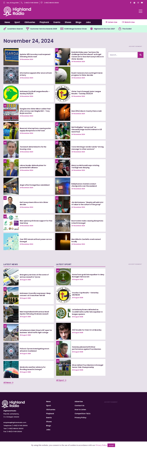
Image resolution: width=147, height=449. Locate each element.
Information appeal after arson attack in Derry (36, 74)
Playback (44, 22)
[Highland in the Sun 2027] (91, 28)
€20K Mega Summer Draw (75, 29)
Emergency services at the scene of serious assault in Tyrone (34, 276)
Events (57, 22)
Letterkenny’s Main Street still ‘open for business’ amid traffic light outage (36, 331)
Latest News (10, 264)
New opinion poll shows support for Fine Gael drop (36, 222)
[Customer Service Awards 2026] (27, 28)
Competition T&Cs (82, 413)
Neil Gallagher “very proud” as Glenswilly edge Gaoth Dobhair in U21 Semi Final (86, 129)
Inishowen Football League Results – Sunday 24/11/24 (35, 92)
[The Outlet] (119, 28)
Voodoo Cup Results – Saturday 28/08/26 (85, 294)
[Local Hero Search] (4, 28)
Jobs (88, 22)
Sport (17, 22)
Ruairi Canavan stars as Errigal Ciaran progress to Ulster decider (86, 74)
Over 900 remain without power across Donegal (36, 240)
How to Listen (80, 409)
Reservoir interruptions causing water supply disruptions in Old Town (35, 129)
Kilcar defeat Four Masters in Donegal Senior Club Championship (87, 366)
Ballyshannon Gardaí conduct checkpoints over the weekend (84, 185)
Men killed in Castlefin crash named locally (85, 240)
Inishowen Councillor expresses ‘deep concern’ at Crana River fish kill (35, 294)
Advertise (79, 401)
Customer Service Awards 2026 (43, 29)
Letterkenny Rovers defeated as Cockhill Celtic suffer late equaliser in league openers (87, 311)
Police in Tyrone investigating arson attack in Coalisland (34, 350)
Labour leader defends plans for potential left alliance (33, 166)
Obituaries (29, 22)
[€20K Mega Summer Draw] (61, 28)
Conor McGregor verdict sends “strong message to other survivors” (87, 148)
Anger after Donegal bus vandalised (34, 185)
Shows (68, 22)
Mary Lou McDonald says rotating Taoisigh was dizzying (85, 166)
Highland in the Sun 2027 (104, 29)
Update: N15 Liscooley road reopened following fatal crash (35, 55)
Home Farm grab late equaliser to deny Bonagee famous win (88, 275)
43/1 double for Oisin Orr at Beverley (86, 330)
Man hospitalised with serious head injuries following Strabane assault (34, 313)
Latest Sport (63, 264)
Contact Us (79, 405)
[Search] (140, 55)
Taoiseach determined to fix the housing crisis (33, 148)
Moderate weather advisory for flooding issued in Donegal (33, 368)
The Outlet (127, 29)
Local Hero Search (15, 29)
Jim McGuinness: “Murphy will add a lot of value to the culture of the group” (87, 203)
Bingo (78, 22)
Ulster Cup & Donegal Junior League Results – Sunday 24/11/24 (86, 92)
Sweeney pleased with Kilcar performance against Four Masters (86, 348)
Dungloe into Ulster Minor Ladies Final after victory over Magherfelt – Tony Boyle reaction (35, 111)
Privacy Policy (80, 417)
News (7, 22)
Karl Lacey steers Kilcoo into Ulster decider (34, 203)
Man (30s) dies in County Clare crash (86, 111)
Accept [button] (111, 445)
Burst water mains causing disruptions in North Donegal (87, 222)
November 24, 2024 (28, 40)
